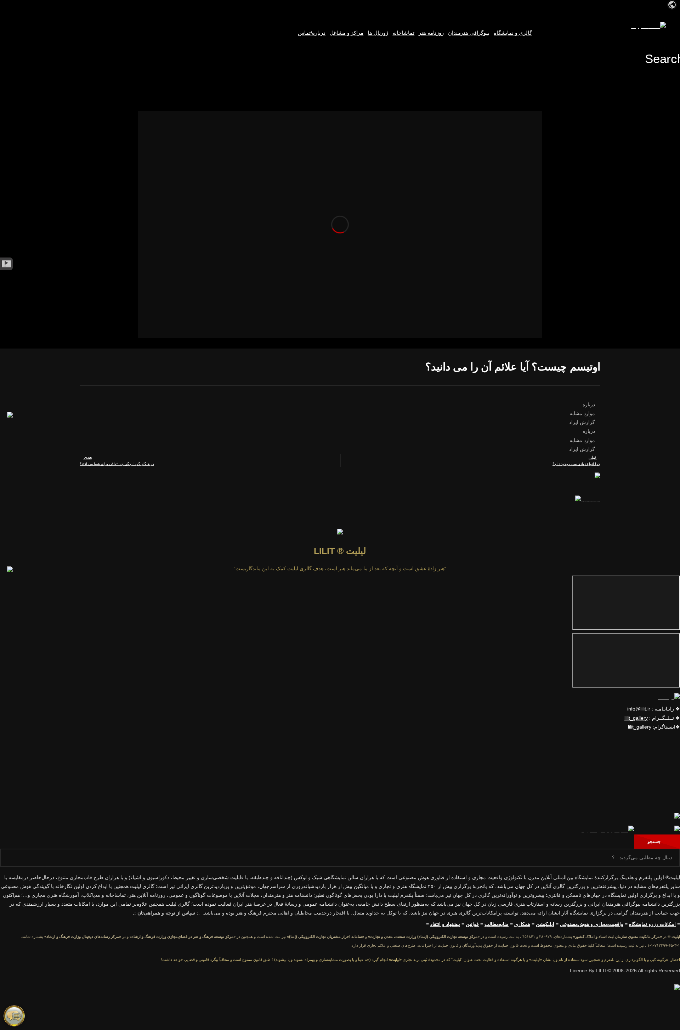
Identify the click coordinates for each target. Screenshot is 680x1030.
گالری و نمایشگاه (513, 33)
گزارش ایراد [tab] (582, 422)
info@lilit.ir (638, 709)
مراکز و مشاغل (346, 33)
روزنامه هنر (431, 33)
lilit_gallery (636, 718)
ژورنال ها (378, 33)
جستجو (655, 841)
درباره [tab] (589, 404)
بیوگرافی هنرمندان (468, 33)
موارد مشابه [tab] (583, 413)
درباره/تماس (311, 33)
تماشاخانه (403, 33)
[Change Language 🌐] (672, 4)
